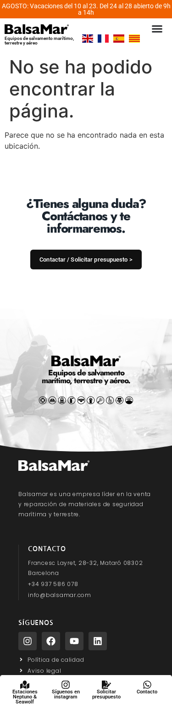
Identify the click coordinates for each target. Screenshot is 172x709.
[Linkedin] (98, 641)
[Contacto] (147, 684)
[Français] (103, 40)
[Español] (118, 40)
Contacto (147, 692)
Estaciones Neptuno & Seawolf (25, 697)
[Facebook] (51, 641)
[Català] (134, 40)
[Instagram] (27, 641)
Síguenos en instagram (66, 694)
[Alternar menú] (157, 28)
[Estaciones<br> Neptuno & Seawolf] (24, 684)
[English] (87, 40)
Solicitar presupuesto (106, 694)
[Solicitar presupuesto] (106, 684)
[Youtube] (74, 641)
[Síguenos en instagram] (65, 684)
